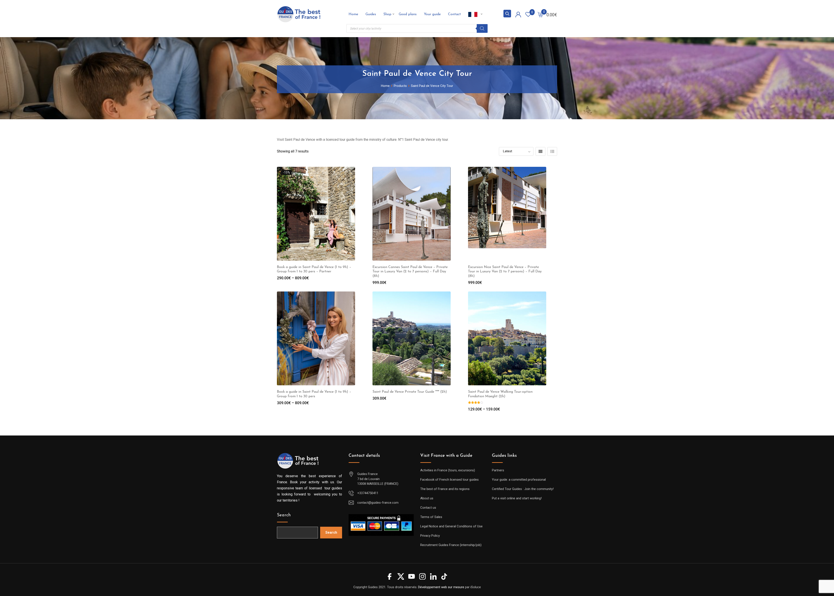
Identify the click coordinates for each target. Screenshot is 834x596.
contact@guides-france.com (378, 503)
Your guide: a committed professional (519, 480)
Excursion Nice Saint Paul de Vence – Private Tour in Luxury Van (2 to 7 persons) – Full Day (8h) (505, 271)
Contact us (428, 508)
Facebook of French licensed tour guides (449, 480)
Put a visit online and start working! (517, 498)
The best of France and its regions (445, 489)
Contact (454, 14)
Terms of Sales (431, 517)
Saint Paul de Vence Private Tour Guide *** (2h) (409, 392)
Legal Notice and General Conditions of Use (451, 526)
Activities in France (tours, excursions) (447, 470)
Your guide (432, 14)
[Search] (482, 28)
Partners (498, 470)
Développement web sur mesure (441, 587)
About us (426, 498)
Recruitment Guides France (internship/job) (451, 545)
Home (353, 14)
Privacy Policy (430, 536)
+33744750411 (367, 493)
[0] (540, 14)
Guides (371, 14)
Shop (387, 14)
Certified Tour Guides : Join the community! (523, 489)
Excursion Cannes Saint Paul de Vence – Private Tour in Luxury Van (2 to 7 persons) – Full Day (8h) (410, 271)
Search (284, 515)
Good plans (408, 14)
